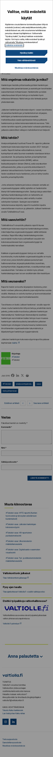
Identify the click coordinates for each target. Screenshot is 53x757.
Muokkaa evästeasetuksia (26, 68)
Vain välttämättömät (26, 60)
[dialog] (26, 36)
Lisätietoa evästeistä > (14, 45)
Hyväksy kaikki (26, 53)
